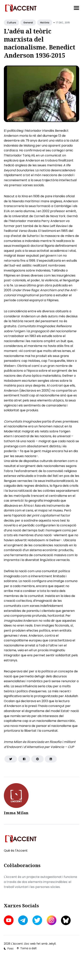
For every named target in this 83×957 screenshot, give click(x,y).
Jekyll (52, 944)
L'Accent (17, 944)
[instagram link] (51, 920)
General (28, 22)
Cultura (11, 22)
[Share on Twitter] (10, 759)
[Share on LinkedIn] (51, 759)
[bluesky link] (65, 920)
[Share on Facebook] (24, 759)
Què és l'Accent (16, 850)
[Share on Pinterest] (37, 759)
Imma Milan (16, 812)
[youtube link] (9, 920)
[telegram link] (23, 920)
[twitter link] (37, 920)
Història (44, 22)
